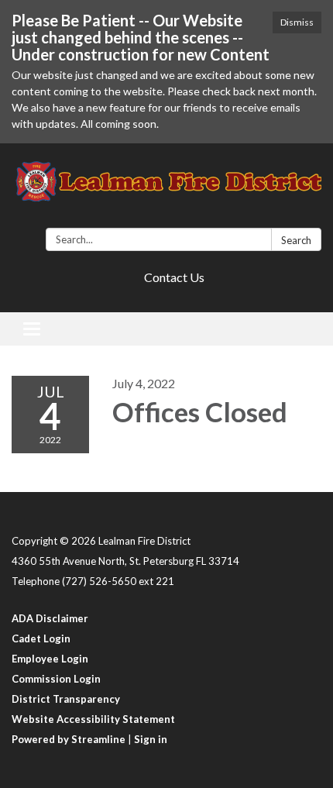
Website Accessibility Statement (93, 719)
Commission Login (56, 679)
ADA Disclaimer (50, 618)
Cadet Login (41, 638)
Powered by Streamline (68, 739)
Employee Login (50, 658)
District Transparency (66, 699)
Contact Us (174, 277)
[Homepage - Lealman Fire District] (166, 188)
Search (296, 240)
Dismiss (297, 22)
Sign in (150, 739)
